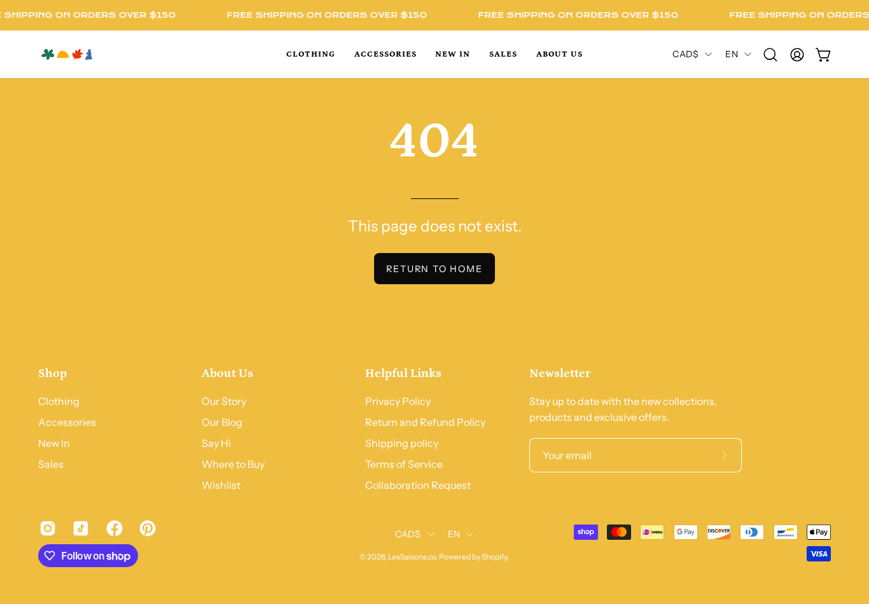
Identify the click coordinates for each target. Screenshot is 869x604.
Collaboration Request (418, 485)
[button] (311, 54)
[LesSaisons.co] (95, 54)
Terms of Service (404, 464)
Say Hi (216, 443)
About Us (227, 373)
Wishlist (221, 485)
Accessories (67, 422)
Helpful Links (403, 373)
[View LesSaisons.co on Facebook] (113, 528)
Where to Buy (233, 464)
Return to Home (434, 269)
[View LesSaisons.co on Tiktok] (79, 528)
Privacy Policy (398, 401)
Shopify (494, 556)
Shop (52, 373)
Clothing (59, 401)
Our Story (224, 401)
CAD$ (685, 54)
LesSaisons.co (412, 556)
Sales (51, 464)
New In (54, 443)
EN (731, 54)
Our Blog (222, 422)
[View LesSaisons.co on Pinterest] (146, 528)
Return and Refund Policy (425, 422)
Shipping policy (401, 443)
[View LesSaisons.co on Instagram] (46, 528)
